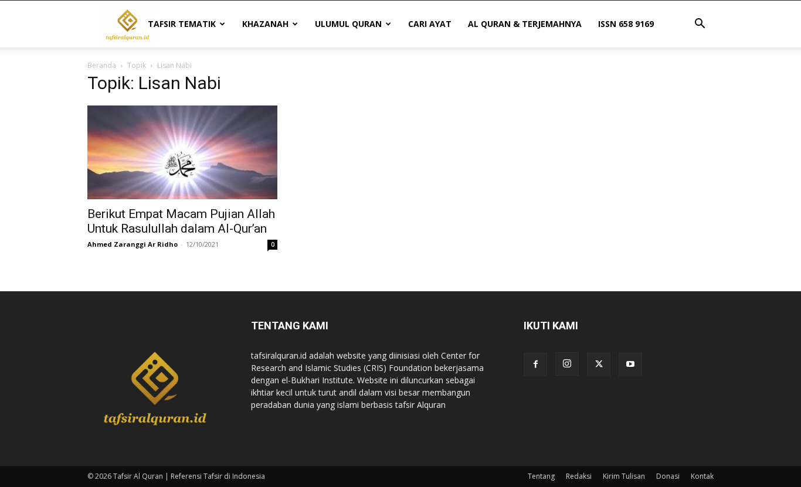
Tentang (541, 476)
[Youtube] (630, 364)
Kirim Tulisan (624, 476)
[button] (699, 24)
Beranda (101, 65)
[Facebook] (535, 364)
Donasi (668, 476)
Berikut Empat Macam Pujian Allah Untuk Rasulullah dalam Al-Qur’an (181, 221)
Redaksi (579, 476)
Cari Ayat (430, 23)
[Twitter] (598, 364)
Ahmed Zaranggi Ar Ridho (132, 244)
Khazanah (265, 23)
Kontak (702, 476)
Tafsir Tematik (182, 23)
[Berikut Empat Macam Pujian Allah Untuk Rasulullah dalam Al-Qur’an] (182, 152)
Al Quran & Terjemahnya (525, 23)
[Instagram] (567, 364)
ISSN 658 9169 (626, 23)
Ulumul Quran (348, 23)
